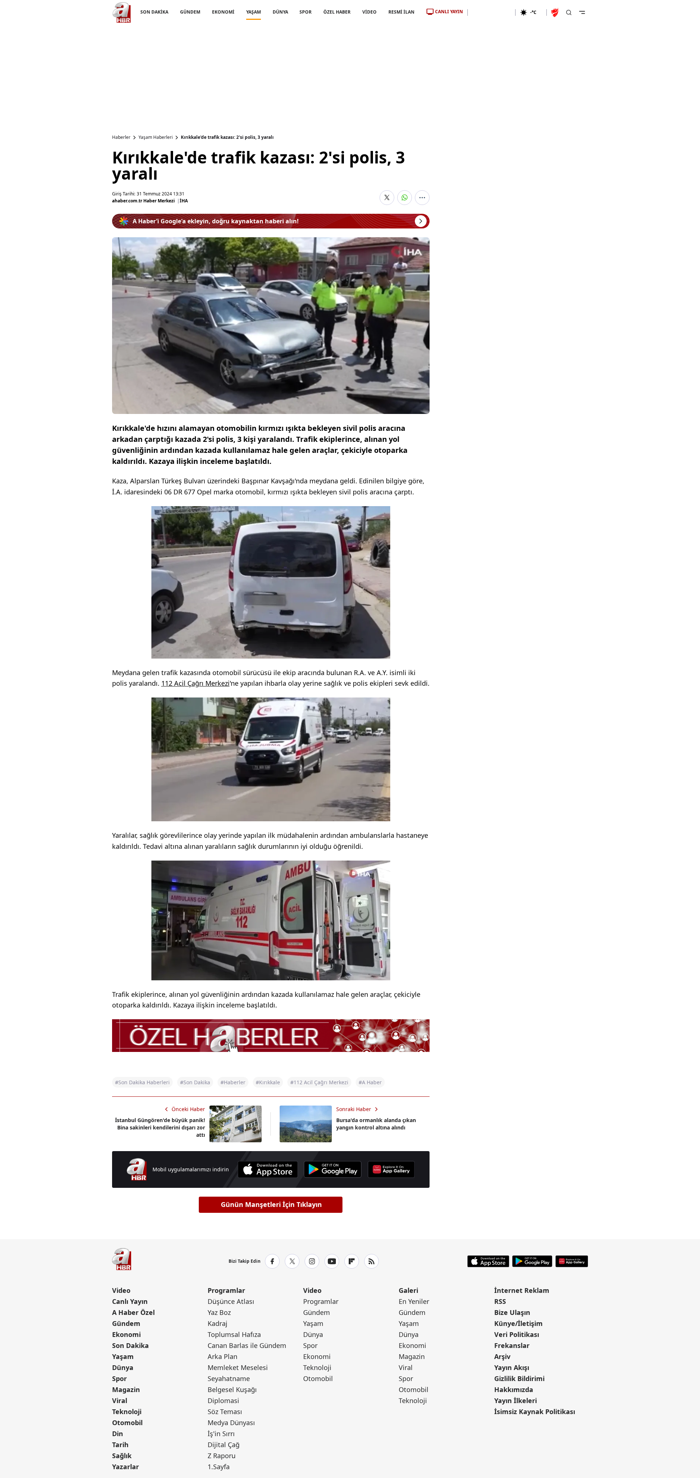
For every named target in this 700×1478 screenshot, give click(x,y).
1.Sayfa (219, 1466)
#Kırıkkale (268, 1082)
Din (117, 1433)
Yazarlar (125, 1466)
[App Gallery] (390, 1169)
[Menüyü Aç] (582, 12)
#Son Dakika (195, 1082)
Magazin (126, 1389)
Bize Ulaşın (512, 1312)
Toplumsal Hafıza (234, 1334)
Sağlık (122, 1455)
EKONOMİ (223, 12)
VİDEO (369, 12)
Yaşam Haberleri (156, 137)
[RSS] (371, 1261)
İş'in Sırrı (221, 1433)
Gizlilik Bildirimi (519, 1378)
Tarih (120, 1444)
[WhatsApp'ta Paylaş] (404, 197)
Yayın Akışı (511, 1367)
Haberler (121, 137)
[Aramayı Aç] (568, 12)
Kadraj (217, 1323)
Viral (119, 1400)
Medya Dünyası (231, 1422)
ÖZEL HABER (337, 12)
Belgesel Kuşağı (232, 1389)
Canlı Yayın (130, 1301)
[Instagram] (312, 1261)
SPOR (305, 12)
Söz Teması (225, 1411)
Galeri (408, 1290)
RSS (500, 1301)
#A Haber (370, 1082)
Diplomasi (223, 1400)
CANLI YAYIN (449, 11)
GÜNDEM (190, 12)
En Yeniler (414, 1301)
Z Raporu (222, 1455)
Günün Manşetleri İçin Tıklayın (271, 1204)
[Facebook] (272, 1261)
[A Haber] (121, 12)
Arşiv (502, 1356)
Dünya (122, 1367)
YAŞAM (253, 12)
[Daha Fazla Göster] (422, 197)
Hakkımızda (513, 1389)
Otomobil (127, 1422)
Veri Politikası (516, 1334)
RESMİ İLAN (401, 12)
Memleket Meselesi (238, 1367)
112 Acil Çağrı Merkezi (195, 683)
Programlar (226, 1290)
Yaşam (123, 1356)
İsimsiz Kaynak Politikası (534, 1411)
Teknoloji (126, 1411)
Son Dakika (130, 1345)
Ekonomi (126, 1334)
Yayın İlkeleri (515, 1400)
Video (121, 1290)
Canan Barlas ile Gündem (247, 1345)
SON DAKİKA (154, 12)
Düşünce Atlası (231, 1301)
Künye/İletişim (518, 1323)
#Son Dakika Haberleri (142, 1082)
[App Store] (268, 1169)
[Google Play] (333, 1169)
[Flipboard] (351, 1261)
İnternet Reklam (521, 1290)
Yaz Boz (219, 1312)
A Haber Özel (133, 1312)
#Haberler (232, 1082)
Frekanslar (512, 1345)
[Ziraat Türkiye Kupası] (555, 12)
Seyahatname (229, 1378)
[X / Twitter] (292, 1261)
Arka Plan (222, 1356)
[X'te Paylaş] (387, 197)
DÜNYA (280, 12)
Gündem (126, 1323)
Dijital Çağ (224, 1444)
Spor (119, 1378)
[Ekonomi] (491, 12)
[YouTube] (331, 1261)
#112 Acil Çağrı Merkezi (319, 1082)
